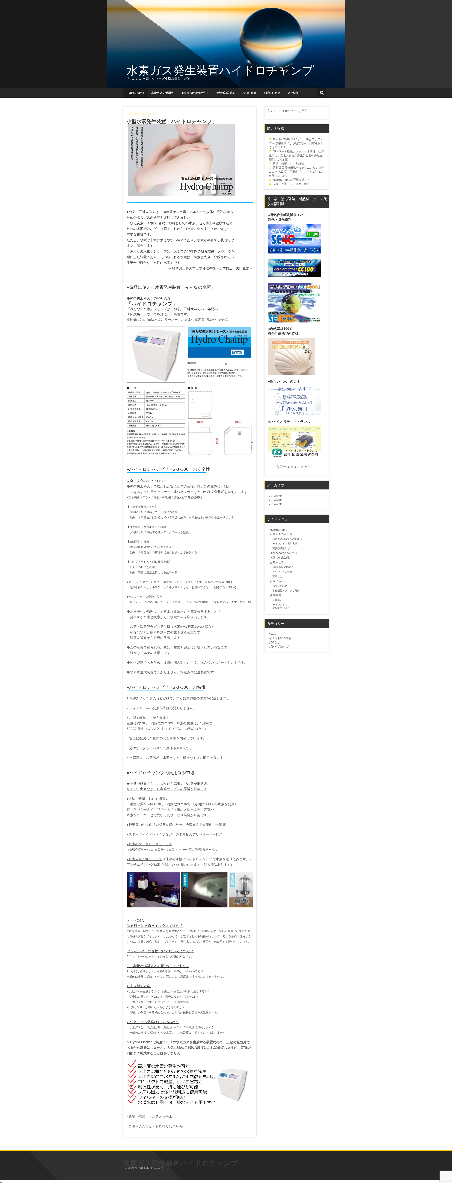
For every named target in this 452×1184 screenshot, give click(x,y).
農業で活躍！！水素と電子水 (150, 1116)
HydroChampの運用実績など (291, 180)
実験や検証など (281, 548)
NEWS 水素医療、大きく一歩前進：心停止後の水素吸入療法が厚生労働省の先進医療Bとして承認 (296, 155)
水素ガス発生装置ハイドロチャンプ (220, 70)
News (272, 634)
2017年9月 (275, 496)
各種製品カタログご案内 (286, 590)
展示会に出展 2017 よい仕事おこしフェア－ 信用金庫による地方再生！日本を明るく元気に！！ (296, 143)
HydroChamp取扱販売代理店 (281, 606)
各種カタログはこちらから (293, 466)
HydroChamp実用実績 (284, 543)
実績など (277, 576)
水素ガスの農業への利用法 (287, 538)
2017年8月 (275, 500)
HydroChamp (135, 93)
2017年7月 (275, 504)
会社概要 (293, 93)
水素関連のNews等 (283, 566)
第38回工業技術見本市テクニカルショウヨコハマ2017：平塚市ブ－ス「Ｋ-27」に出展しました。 (296, 172)
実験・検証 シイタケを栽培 (291, 184)
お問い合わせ (271, 93)
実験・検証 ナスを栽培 (288, 163)
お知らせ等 (249, 93)
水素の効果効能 (225, 93)
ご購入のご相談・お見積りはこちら (155, 1126)
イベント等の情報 (282, 571)
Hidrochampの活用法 (194, 93)
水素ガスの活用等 (162, 93)
